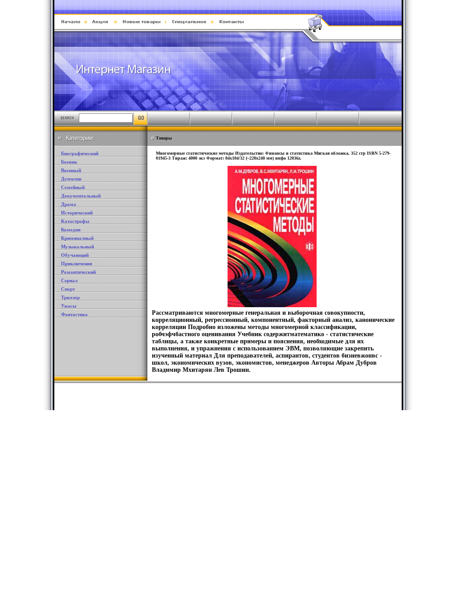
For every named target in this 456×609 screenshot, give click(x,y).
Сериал (69, 280)
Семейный (73, 187)
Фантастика (74, 314)
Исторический (77, 212)
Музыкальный (77, 246)
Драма (68, 204)
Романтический (78, 272)
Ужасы (69, 306)
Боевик (69, 162)
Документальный (81, 195)
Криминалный (77, 238)
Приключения (76, 263)
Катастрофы (75, 221)
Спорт (68, 289)
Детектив (71, 178)
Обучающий (75, 255)
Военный (71, 170)
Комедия (71, 229)
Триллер (70, 297)
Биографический (79, 153)
